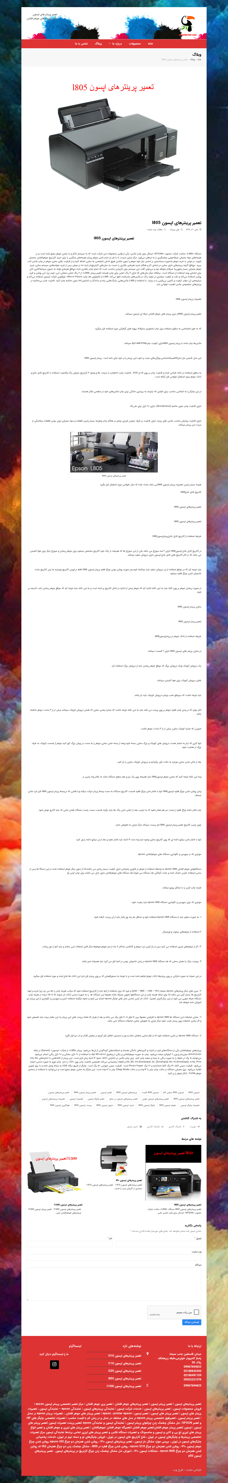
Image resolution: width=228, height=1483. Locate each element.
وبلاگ (192, 59)
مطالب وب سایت (155, 229)
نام (110, 1238)
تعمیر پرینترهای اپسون (58, 1092)
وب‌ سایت (196, 1252)
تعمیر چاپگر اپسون (96, 1099)
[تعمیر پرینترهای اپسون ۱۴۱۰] (114, 1160)
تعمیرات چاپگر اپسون (190, 1105)
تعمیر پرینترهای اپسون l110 (124, 1363)
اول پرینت (174, 229)
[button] (194, 1126)
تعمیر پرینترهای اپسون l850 (187, 1205)
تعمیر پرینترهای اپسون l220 (124, 1371)
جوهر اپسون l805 (167, 1105)
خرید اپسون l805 (126, 1105)
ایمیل (197, 1238)
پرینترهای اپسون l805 (126, 1092)
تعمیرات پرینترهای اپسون (53, 1099)
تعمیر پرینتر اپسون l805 (85, 1092)
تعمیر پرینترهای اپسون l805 (114, 238)
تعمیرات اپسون (76, 1099)
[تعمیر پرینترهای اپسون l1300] (54, 1173)
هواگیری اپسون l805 (60, 1105)
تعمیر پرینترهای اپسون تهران (155, 1099)
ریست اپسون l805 (83, 1105)
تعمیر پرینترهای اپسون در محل (123, 1099)
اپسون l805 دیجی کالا (173, 1092)
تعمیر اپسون (106, 1092)
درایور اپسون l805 (104, 1105)
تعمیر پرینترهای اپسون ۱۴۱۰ (129, 1180)
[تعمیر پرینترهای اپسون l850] (173, 1173)
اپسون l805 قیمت (150, 1092)
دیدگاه (198, 1265)
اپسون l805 (194, 1092)
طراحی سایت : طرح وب (187, 1470)
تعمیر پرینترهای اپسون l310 (124, 1356)
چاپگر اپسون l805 (146, 1105)
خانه (199, 59)
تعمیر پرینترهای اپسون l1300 (68, 1205)
